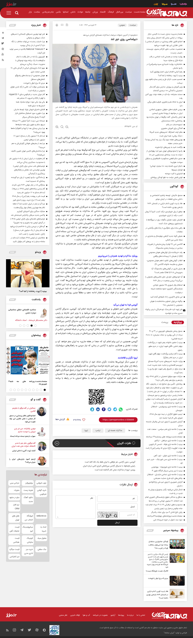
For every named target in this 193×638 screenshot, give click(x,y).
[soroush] (92, 409)
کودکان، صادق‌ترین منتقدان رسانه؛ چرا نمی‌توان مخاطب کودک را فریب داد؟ (158, 545)
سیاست (133, 25)
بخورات (16, 490)
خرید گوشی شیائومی (41, 492)
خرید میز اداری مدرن (28, 551)
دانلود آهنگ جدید (28, 499)
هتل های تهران (15, 518)
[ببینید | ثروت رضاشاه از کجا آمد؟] (27, 273)
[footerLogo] (169, 615)
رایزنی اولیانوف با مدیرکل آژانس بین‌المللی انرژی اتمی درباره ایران (109, 466)
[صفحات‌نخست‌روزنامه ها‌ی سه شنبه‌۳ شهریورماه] (27, 360)
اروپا (86, 430)
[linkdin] (98, 409)
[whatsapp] (121, 409)
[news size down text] (67, 127)
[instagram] (3, 33)
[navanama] (183, 4)
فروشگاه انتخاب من (29, 518)
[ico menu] (10, 13)
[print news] (57, 25)
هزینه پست (28, 490)
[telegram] (3, 38)
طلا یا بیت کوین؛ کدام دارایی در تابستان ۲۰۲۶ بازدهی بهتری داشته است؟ (157, 595)
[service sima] (165, 4)
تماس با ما (141, 615)
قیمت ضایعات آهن (14, 529)
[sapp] (3, 55)
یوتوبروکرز (29, 483)
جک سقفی (42, 549)
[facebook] (104, 409)
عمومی (122, 25)
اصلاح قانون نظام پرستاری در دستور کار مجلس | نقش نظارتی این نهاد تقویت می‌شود (22, 418)
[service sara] (173, 4)
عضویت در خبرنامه (100, 615)
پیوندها (121, 615)
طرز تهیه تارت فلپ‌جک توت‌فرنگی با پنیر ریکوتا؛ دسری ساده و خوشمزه (163, 311)
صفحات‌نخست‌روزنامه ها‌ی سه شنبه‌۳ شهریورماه (27, 383)
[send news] (62, 25)
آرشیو (113, 615)
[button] (35, 325)
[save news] (67, 25)
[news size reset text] (62, 127)
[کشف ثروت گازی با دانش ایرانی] (41, 447)
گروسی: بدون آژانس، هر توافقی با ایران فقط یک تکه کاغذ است (110, 462)
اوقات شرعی (75, 615)
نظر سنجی (63, 615)
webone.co (41, 516)
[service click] (156, 4)
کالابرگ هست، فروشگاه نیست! (157, 571)
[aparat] (3, 49)
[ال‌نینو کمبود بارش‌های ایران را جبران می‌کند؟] (41, 461)
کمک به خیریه (43, 529)
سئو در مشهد (14, 497)
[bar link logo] (11, 5)
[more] (150, 530)
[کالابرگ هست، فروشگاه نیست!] (176, 563)
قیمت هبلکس (16, 540)
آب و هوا (86, 615)
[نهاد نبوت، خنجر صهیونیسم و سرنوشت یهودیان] (9, 313)
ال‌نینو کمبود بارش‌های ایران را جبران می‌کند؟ (22, 461)
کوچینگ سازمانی (30, 540)
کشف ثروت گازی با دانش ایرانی (23, 450)
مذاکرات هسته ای (115, 430)
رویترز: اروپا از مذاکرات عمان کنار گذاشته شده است (115, 470)
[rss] (3, 60)
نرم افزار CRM (16, 506)
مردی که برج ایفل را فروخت (158, 578)
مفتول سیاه (42, 538)
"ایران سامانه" (169, 633)
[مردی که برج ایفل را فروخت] (176, 581)
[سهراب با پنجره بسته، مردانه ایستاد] (41, 432)
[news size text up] (57, 127)
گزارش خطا (60, 419)
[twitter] (3, 44)
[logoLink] (167, 13)
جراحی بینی (14, 483)
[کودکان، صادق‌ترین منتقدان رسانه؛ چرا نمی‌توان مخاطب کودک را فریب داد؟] (176, 544)
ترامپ (97, 430)
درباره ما (130, 615)
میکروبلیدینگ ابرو (28, 529)
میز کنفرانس (14, 556)
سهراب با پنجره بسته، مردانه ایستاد (22, 436)
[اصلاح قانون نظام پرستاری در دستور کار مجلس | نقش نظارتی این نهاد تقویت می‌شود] (41, 415)
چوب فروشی (41, 483)
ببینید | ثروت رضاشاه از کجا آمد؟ (33, 291)
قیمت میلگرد (14, 549)
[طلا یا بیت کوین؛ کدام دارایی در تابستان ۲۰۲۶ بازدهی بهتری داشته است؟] (176, 594)
